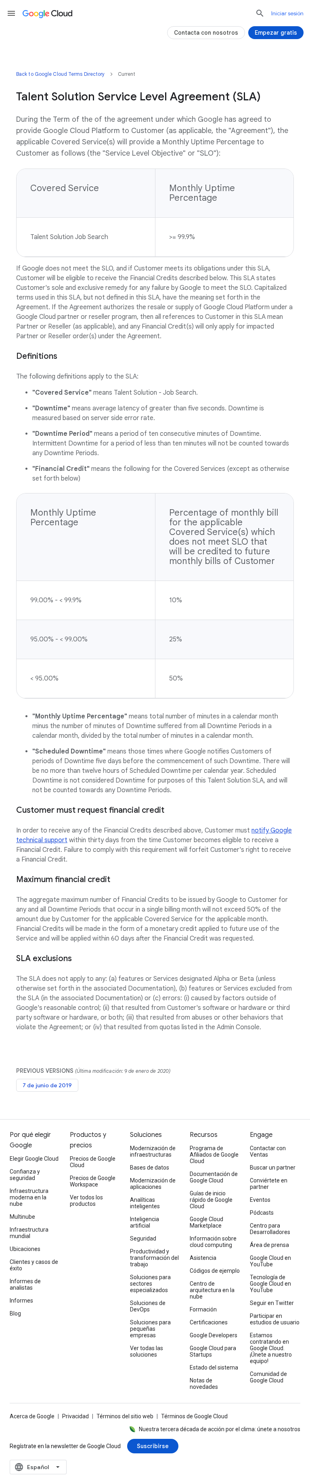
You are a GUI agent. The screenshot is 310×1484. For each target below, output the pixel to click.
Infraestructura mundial (29, 1232)
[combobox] (38, 1467)
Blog (15, 1313)
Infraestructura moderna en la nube (29, 1197)
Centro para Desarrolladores (270, 1228)
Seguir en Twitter (272, 1303)
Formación (203, 1309)
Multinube (22, 1216)
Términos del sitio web (124, 1416)
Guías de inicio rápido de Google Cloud (211, 1199)
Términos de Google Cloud (194, 1416)
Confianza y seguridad (25, 1174)
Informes (21, 1300)
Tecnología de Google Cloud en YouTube (270, 1283)
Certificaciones (209, 1322)
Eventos (260, 1200)
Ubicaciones (25, 1249)
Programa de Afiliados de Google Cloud (214, 1154)
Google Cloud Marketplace (206, 1222)
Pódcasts (262, 1212)
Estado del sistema (214, 1367)
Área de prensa (269, 1245)
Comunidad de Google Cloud (268, 1377)
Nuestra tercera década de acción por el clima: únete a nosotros (219, 1429)
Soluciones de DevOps (147, 1306)
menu (11, 13)
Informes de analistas (25, 1284)
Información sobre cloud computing (213, 1241)
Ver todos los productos (86, 1200)
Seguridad (143, 1238)
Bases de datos (149, 1167)
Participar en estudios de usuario (275, 1319)
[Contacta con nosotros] (206, 32)
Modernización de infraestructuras (153, 1151)
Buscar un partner (272, 1167)
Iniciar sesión (287, 13)
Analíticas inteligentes (145, 1203)
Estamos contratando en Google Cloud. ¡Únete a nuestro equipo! (271, 1348)
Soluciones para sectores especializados (150, 1283)
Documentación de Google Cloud (214, 1177)
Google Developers (213, 1335)
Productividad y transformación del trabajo (154, 1258)
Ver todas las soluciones (146, 1351)
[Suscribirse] (152, 1446)
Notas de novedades (204, 1383)
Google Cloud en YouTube (270, 1261)
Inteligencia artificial (144, 1222)
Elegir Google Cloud (34, 1158)
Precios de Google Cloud (92, 1161)
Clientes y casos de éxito (34, 1265)
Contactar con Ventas (268, 1151)
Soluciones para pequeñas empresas (150, 1328)
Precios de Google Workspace (92, 1181)
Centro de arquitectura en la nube (212, 1290)
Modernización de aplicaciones (153, 1183)
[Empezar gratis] (276, 32)
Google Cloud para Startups (213, 1351)
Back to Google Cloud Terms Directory (60, 74)
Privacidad (75, 1416)
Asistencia (203, 1258)
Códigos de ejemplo (215, 1271)
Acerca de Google (32, 1416)
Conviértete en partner (268, 1183)
